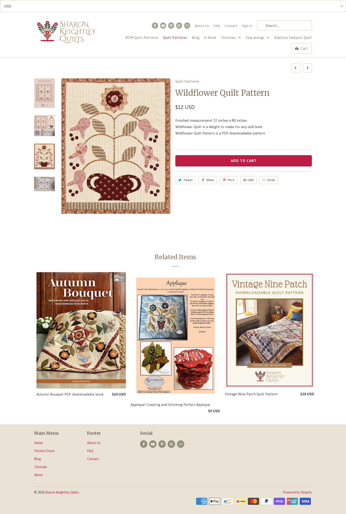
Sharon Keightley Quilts (62, 492)
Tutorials (229, 38)
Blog (196, 38)
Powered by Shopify (297, 492)
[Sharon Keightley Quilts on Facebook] (155, 25)
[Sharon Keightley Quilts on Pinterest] (171, 25)
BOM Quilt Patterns (141, 38)
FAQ (217, 26)
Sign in (247, 26)
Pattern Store (44, 451)
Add (250, 180)
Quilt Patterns (175, 38)
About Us (202, 26)
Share (210, 180)
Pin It (231, 180)
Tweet (188, 180)
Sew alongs (256, 38)
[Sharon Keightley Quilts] (67, 32)
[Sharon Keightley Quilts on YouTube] (163, 25)
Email (271, 180)
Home (38, 443)
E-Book (210, 38)
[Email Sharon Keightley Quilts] (187, 25)
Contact (231, 26)
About (38, 475)
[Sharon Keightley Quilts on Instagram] (179, 25)
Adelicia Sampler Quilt (293, 38)
